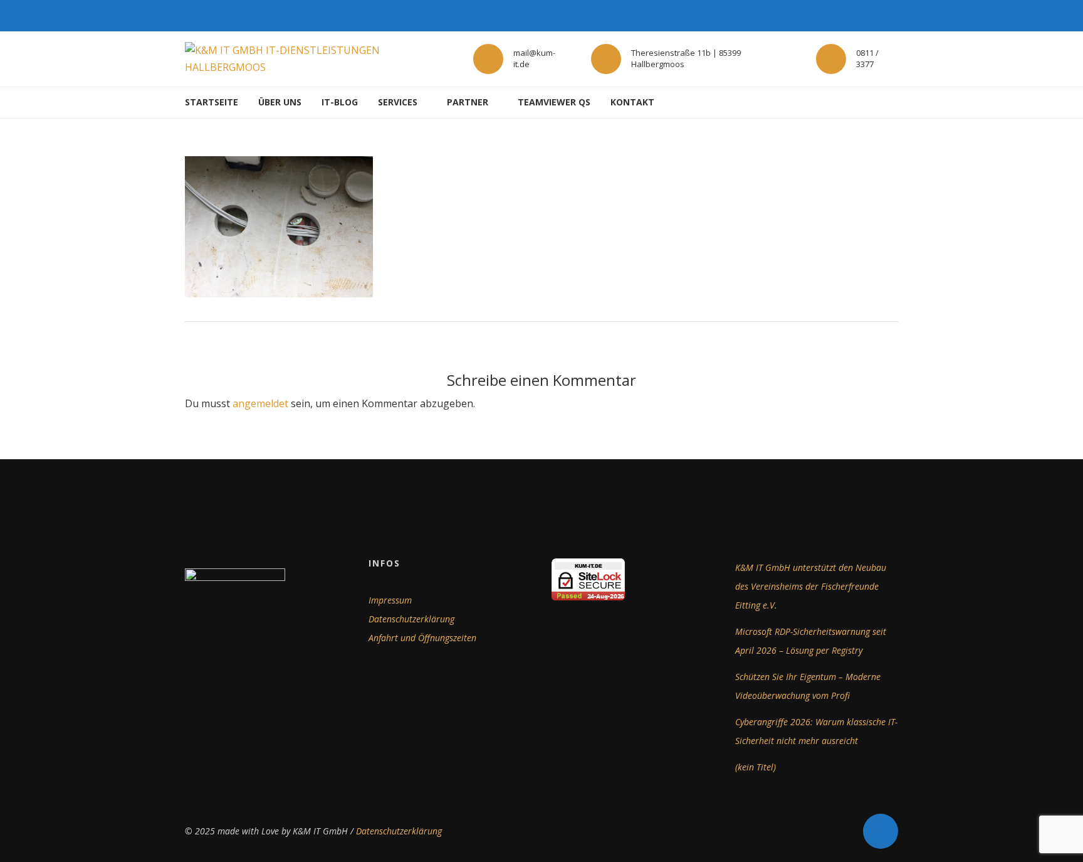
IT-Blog (340, 102)
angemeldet (260, 403)
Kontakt (632, 102)
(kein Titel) (755, 767)
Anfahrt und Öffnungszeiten (422, 638)
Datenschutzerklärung (411, 619)
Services (397, 102)
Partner (467, 102)
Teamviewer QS (554, 102)
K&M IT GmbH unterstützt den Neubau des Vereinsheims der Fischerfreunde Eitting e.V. (810, 586)
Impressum (390, 600)
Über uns (279, 102)
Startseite (211, 102)
